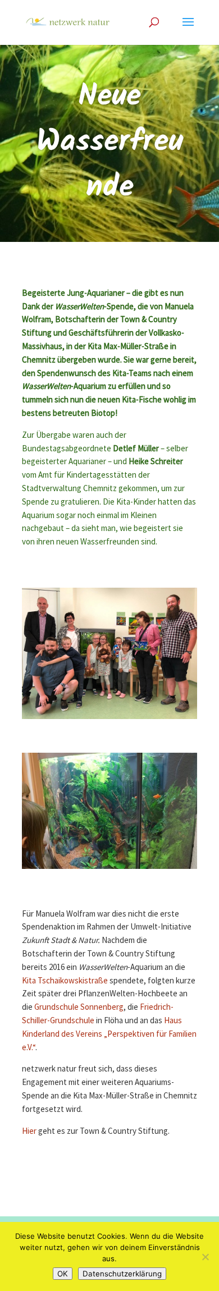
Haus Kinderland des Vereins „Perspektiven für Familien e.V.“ (109, 1034)
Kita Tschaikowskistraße (65, 981)
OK (62, 1273)
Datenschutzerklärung (122, 1273)
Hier (29, 1131)
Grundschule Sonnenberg (79, 1007)
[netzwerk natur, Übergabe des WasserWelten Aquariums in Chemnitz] (109, 718)
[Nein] (205, 1256)
